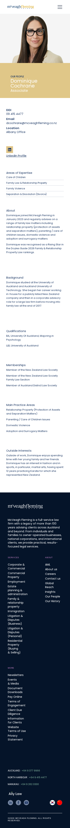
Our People (52, 596)
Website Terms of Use (17, 729)
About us (51, 569)
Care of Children (16, 177)
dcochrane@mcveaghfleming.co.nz (20, 123)
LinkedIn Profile (16, 155)
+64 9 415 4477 (38, 777)
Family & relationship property (16, 603)
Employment (16, 582)
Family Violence (15, 188)
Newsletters (16, 675)
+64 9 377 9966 (31, 770)
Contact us (52, 579)
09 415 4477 (14, 113)
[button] (61, 7)
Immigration (16, 611)
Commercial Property (16, 575)
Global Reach (49, 585)
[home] (20, 7)
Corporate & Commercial (16, 566)
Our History (52, 601)
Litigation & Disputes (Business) (15, 620)
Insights (50, 592)
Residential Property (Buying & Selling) (15, 646)
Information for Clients (16, 720)
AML (47, 565)
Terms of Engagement (16, 703)
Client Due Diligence (15, 712)
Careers (50, 574)
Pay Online (15, 697)
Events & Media (13, 681)
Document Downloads (15, 690)
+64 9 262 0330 (30, 784)
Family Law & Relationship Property (26, 182)
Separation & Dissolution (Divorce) (26, 194)
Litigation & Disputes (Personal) (15, 632)
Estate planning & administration (18, 590)
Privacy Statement (15, 737)
